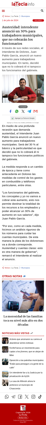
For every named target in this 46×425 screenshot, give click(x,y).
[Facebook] (20, 397)
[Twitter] (27, 397)
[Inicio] (23, 4)
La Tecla (15, 16)
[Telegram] (13, 397)
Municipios (25, 16)
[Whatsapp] (7, 397)
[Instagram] (33, 397)
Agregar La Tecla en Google (24, 118)
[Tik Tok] (40, 397)
